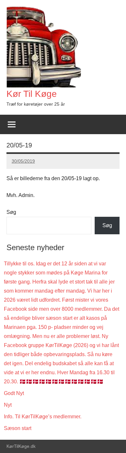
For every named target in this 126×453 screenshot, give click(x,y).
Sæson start (17, 428)
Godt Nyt (14, 393)
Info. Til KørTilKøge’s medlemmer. (42, 416)
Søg (11, 212)
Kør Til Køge (31, 94)
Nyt (8, 405)
